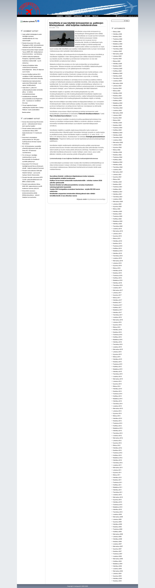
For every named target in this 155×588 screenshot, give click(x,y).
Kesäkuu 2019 (117, 243)
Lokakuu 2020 (117, 204)
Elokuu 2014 (116, 386)
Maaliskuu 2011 (117, 487)
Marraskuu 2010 (118, 497)
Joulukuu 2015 (117, 347)
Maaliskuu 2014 (117, 398)
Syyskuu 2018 (117, 265)
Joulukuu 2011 (117, 465)
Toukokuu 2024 (117, 98)
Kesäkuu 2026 (117, 36)
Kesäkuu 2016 (117, 332)
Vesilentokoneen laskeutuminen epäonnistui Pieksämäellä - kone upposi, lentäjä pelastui (31, 83)
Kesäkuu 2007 (117, 551)
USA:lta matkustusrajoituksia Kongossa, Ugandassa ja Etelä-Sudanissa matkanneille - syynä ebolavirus (31, 59)
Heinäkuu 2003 (117, 578)
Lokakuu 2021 (117, 174)
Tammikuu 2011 (117, 492)
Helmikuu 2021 (117, 194)
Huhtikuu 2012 (117, 455)
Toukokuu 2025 (117, 68)
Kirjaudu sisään (82, 199)
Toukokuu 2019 (117, 246)
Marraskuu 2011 (118, 467)
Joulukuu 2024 (117, 81)
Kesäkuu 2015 (117, 362)
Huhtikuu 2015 (117, 366)
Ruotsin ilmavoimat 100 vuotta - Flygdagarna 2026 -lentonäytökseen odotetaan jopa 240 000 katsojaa (33, 45)
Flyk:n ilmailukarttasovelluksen (60, 116)
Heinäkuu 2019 (117, 241)
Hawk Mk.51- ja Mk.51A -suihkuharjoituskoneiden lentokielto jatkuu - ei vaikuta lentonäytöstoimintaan (32, 91)
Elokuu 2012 (116, 445)
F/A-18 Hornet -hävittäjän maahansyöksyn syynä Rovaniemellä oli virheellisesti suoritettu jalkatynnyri (30, 158)
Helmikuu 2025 (117, 76)
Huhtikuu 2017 (117, 307)
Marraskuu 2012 (118, 438)
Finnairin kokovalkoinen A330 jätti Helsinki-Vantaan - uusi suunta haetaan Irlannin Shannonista (32, 173)
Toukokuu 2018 (117, 275)
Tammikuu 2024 (117, 108)
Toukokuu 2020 (117, 216)
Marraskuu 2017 (118, 290)
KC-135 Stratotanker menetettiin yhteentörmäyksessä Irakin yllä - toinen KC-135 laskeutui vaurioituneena (32, 149)
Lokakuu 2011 (117, 470)
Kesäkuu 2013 (117, 421)
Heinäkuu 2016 (117, 329)
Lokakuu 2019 (117, 233)
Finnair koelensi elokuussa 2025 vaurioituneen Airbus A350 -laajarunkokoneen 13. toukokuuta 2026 (32, 131)
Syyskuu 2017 (117, 295)
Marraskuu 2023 (118, 113)
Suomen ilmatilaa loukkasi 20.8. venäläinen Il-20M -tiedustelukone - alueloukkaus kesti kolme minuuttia (32, 76)
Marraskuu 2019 (118, 231)
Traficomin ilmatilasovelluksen (88, 113)
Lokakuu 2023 (117, 115)
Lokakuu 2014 (117, 381)
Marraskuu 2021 (118, 172)
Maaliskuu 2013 (117, 428)
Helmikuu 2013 (117, 430)
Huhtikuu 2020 (117, 219)
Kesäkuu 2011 (117, 480)
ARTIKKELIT (78, 16)
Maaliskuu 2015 (117, 369)
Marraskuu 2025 (118, 54)
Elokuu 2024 (116, 91)
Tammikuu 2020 (117, 226)
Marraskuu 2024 (118, 83)
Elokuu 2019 (116, 238)
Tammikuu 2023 (117, 137)
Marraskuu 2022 (118, 142)
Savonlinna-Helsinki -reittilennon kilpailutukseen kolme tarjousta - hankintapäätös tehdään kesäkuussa (72, 177)
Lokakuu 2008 (117, 536)
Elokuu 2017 (116, 297)
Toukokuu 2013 (117, 423)
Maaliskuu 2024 (117, 103)
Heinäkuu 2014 (117, 389)
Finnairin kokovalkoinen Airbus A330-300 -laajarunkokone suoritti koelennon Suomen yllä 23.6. (32, 186)
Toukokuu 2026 (117, 39)
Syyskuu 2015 (117, 354)
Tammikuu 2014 (117, 403)
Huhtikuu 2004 (117, 561)
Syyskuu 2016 (117, 325)
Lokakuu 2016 (117, 322)
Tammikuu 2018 (117, 285)
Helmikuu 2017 (117, 312)
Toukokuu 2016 (117, 334)
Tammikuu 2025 (117, 78)
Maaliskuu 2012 (117, 458)
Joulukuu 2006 (117, 556)
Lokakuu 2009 (117, 519)
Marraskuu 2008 (118, 534)
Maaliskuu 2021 (117, 192)
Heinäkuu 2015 (117, 359)
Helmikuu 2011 (117, 490)
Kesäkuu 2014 (117, 391)
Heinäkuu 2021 (117, 182)
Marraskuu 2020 (118, 201)
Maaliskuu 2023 (117, 132)
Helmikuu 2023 (117, 135)
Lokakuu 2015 (117, 352)
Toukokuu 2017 (117, 305)
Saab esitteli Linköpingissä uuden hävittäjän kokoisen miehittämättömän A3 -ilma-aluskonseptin (32, 37)
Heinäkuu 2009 (117, 524)
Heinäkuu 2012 (117, 448)
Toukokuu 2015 (117, 364)
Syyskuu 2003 (117, 576)
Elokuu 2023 (116, 120)
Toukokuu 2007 (117, 554)
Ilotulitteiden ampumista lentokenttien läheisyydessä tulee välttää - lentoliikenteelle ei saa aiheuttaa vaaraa (73, 194)
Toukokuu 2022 (117, 157)
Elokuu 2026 (116, 31)
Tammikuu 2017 (117, 315)
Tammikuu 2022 (117, 167)
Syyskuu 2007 (117, 549)
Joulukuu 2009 (117, 514)
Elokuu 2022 (116, 150)
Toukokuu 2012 (117, 453)
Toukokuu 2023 (117, 127)
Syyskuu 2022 (117, 147)
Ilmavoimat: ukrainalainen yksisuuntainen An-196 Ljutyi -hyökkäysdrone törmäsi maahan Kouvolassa (31, 140)
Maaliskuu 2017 (117, 310)
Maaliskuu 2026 (117, 44)
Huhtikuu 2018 (117, 278)
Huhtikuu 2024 (117, 100)
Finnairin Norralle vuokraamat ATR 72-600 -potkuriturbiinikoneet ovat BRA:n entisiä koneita (32, 179)
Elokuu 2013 (116, 416)
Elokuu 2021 (116, 179)
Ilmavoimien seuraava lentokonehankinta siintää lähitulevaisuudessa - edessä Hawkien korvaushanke (30, 194)
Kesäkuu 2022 (117, 155)
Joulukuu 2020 (117, 199)
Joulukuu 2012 (117, 435)
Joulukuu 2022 (117, 140)
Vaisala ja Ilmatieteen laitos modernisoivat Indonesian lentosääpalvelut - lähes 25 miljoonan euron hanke (33, 68)
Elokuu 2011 (116, 475)
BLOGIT (87, 16)
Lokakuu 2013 (117, 411)
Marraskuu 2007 (118, 546)
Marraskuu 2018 (118, 261)
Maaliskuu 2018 (117, 280)
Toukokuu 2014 (117, 394)
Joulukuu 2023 (117, 110)
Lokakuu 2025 (117, 56)
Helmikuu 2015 (117, 371)
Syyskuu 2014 (117, 384)
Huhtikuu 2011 (117, 485)
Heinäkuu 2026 (117, 34)
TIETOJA (95, 16)
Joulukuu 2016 (117, 317)
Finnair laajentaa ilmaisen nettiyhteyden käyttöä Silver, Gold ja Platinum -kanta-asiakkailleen (32, 107)
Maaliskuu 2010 (117, 507)
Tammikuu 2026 (117, 49)
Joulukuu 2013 (117, 406)
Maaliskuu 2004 (117, 564)
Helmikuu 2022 (117, 164)
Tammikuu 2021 (117, 196)
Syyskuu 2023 (117, 118)
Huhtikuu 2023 (117, 130)
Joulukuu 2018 (117, 258)
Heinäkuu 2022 (117, 152)
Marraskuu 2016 (118, 320)
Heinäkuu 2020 (117, 211)
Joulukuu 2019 (117, 228)
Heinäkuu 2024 (117, 93)
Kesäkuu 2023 (117, 125)
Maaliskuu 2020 (117, 221)
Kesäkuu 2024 (117, 96)
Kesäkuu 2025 (117, 66)
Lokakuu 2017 (117, 293)
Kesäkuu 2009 (117, 527)
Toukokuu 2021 (117, 187)
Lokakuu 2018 (117, 263)
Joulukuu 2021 (117, 169)
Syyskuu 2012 (117, 443)
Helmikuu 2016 (117, 342)
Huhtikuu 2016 (117, 337)
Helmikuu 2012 (117, 460)
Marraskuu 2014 (118, 379)
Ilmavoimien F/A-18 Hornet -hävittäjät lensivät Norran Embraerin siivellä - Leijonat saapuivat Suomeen (33, 166)
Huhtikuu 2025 (117, 71)
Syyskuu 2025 (117, 58)
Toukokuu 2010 (117, 504)
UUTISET (68, 16)
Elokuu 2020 (116, 209)
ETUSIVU (60, 16)
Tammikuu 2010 (117, 512)
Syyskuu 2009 (117, 522)
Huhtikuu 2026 (117, 41)
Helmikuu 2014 (117, 401)
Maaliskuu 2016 (117, 339)
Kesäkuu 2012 (117, 450)
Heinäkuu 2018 (117, 270)
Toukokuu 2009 (117, 529)
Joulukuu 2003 (117, 568)
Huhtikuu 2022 (117, 159)
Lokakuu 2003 (117, 573)
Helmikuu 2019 (117, 253)
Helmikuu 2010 (117, 509)
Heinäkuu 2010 (117, 502)
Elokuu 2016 (116, 327)
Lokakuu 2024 (117, 86)
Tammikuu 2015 (117, 374)
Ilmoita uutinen (26, 112)
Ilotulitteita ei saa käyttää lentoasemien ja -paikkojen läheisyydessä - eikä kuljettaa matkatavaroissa (76, 24)
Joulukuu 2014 (117, 376)
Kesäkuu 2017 (117, 302)
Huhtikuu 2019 (117, 248)
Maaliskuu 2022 (117, 162)
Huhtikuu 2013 (117, 426)
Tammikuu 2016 (117, 344)
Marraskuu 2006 (118, 559)
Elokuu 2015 (116, 357)
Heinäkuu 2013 (117, 418)
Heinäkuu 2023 (117, 123)
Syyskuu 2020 (117, 206)
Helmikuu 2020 (117, 223)
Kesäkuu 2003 (117, 581)
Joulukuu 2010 (117, 494)
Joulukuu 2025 (117, 51)
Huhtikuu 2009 (117, 531)
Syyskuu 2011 (117, 472)
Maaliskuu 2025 (117, 73)
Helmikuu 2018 (117, 283)
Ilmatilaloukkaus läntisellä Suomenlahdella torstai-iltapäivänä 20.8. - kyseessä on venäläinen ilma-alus (32, 99)
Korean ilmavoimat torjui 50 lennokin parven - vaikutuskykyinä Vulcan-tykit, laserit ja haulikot (32, 124)
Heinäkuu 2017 (117, 300)
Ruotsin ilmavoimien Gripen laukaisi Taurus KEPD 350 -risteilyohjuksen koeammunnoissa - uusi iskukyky (32, 52)
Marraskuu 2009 (118, 517)
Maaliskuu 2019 (117, 251)
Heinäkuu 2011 (117, 477)
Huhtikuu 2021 (117, 189)
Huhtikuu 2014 (117, 396)
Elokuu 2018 (116, 268)
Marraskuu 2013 (118, 408)
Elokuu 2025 (116, 61)
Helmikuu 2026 (117, 46)
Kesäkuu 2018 (117, 273)
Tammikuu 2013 (117, 433)
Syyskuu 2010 (117, 499)
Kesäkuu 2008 (117, 541)
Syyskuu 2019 (117, 236)
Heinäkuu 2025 (117, 63)
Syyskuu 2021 (117, 177)
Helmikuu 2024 (117, 105)
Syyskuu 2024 (117, 88)
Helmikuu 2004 (117, 566)
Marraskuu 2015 (118, 349)
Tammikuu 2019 (117, 256)
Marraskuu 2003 (118, 571)
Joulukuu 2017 (117, 288)
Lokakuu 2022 (117, 145)
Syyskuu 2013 (117, 413)
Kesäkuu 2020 (117, 214)
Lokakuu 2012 (117, 440)
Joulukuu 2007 (117, 544)
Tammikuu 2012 (117, 463)
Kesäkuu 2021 (117, 184)
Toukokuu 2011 (117, 482)
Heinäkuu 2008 (117, 539)
